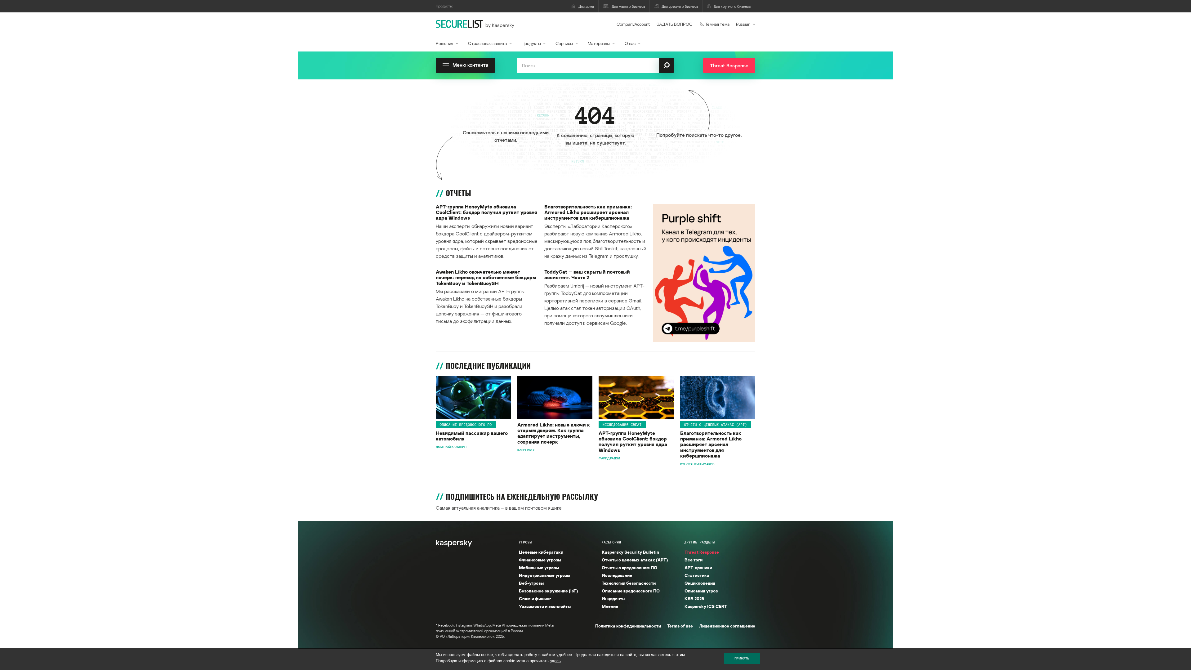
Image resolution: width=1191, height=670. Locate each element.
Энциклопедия (700, 583)
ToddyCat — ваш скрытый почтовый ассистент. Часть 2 (587, 274)
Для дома (586, 6)
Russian (743, 24)
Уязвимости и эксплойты (545, 606)
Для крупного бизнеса (732, 6)
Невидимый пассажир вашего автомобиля (472, 436)
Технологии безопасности (629, 583)
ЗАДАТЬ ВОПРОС (674, 24)
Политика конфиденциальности (628, 625)
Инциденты (613, 598)
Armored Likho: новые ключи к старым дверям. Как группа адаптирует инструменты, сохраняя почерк (553, 433)
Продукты (531, 43)
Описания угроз (701, 590)
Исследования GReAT (622, 425)
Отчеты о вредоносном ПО (629, 567)
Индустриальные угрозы (544, 575)
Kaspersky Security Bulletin (630, 552)
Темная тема (717, 24)
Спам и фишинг (535, 598)
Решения (444, 43)
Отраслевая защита (487, 43)
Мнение (610, 606)
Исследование (617, 575)
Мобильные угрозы (539, 567)
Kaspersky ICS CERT (706, 606)
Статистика (697, 575)
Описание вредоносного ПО (466, 425)
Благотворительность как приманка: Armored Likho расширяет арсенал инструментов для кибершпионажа (588, 212)
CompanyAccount (633, 24)
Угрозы (525, 542)
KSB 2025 (694, 598)
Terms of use (680, 625)
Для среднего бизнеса (680, 6)
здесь (555, 661)
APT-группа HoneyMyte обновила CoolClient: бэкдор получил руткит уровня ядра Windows (486, 212)
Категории (611, 542)
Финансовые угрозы (540, 559)
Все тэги (694, 559)
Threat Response (702, 552)
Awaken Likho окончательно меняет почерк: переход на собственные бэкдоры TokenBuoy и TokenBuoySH (486, 277)
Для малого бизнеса (628, 6)
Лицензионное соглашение (727, 625)
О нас (630, 43)
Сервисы (564, 43)
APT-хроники (698, 567)
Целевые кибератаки (541, 552)
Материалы (599, 43)
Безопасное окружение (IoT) (548, 590)
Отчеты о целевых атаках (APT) (715, 425)
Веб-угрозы (531, 583)
